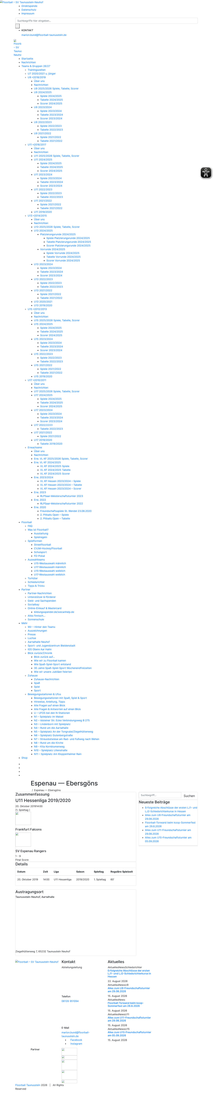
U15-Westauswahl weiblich (49, 570)
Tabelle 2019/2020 (51, 443)
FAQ (30, 525)
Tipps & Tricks (36, 585)
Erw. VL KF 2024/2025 (47, 462)
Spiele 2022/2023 (51, 125)
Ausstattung (41, 533)
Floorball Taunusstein (27, 1085)
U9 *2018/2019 (37, 77)
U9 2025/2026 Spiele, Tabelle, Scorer (56, 88)
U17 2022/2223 (43, 425)
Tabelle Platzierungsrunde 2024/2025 (68, 241)
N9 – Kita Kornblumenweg (49, 746)
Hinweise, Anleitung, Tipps (49, 701)
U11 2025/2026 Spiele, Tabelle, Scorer (56, 155)
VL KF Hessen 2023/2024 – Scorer (60, 488)
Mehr (24, 623)
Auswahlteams (36, 559)
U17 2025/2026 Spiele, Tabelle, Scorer (57, 391)
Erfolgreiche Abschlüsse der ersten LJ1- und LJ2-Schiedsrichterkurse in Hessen (129, 973)
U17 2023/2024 (43, 410)
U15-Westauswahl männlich (50, 563)
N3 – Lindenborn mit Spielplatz (52, 724)
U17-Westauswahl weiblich (49, 574)
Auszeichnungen (37, 630)
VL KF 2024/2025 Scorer (55, 473)
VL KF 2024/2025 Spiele (54, 466)
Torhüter (33, 578)
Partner (26, 589)
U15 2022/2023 (43, 353)
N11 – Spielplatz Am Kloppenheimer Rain (57, 754)
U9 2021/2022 (42, 133)
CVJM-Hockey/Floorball (48, 548)
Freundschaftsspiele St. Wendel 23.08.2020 (66, 511)
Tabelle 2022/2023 (51, 129)
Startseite (27, 58)
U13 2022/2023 (43, 279)
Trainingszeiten (37, 69)
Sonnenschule (36, 619)
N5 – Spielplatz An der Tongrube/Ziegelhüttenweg (63, 731)
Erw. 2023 (40, 492)
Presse (32, 634)
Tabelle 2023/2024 (51, 114)
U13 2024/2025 (43, 230)
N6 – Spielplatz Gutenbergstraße (53, 735)
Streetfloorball (42, 544)
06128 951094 (70, 1001)
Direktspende (29, 5)
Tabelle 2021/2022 (51, 140)
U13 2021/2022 (43, 290)
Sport (37, 690)
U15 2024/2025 (43, 324)
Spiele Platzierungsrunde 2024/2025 (68, 238)
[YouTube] (22, 771)
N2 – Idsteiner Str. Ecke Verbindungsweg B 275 (62, 720)
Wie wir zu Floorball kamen (50, 660)
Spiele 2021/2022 (50, 137)
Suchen (189, 796)
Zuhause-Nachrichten (46, 679)
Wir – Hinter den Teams (41, 626)
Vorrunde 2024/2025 (52, 249)
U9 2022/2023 (43, 122)
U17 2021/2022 (43, 432)
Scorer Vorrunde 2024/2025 (63, 260)
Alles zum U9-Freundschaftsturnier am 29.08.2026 (129, 990)
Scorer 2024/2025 (51, 103)
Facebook (76, 1039)
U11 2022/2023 (43, 189)
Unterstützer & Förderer (42, 597)
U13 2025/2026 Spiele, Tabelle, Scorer (57, 226)
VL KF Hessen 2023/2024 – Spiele (60, 481)
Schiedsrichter (36, 582)
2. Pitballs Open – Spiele (54, 514)
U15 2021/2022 (43, 365)
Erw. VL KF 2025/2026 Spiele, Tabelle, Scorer (61, 458)
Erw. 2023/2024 (43, 477)
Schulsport (40, 552)
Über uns (39, 81)
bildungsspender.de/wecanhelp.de (54, 611)
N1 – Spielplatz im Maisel (48, 716)
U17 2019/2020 (43, 439)
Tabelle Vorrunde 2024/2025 (63, 256)
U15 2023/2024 (43, 339)
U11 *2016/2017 (37, 144)
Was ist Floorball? (38, 529)
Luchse (32, 638)
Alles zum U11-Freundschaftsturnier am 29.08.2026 (129, 1019)
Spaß (37, 683)
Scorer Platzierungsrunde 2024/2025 (68, 245)
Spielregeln (40, 537)
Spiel (37, 686)
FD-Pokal (39, 555)
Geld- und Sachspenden (42, 600)
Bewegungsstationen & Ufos (44, 694)
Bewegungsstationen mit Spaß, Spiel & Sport (60, 697)
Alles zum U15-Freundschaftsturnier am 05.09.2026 (129, 1034)
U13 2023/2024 (43, 264)
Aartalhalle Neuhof (39, 641)
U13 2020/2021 (43, 301)
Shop (25, 757)
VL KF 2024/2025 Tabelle (55, 469)
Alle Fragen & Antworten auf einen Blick (57, 709)
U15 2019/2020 (43, 376)
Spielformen (35, 540)
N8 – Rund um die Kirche (48, 742)
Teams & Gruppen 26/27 (36, 66)
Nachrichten (29, 62)
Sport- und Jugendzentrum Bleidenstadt (51, 645)
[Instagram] (22, 767)
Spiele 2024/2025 (51, 96)
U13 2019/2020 (43, 305)
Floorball (27, 522)
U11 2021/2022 (43, 200)
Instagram (76, 1043)
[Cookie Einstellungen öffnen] (23, 1102)
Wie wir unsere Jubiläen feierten (53, 671)
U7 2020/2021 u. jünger (42, 73)
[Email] (22, 775)
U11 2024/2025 (43, 159)
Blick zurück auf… (44, 656)
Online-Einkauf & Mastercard (44, 608)
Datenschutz (29, 9)
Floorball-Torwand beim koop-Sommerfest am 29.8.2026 (126, 1004)
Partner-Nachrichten (40, 593)
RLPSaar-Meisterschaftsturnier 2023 (61, 496)
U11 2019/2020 (43, 211)
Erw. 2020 (40, 507)
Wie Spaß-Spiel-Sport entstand (52, 664)
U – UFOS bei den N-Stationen (52, 712)
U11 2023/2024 (43, 174)
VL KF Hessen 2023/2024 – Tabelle (61, 484)
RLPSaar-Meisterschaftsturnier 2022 (61, 503)
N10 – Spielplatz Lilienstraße (50, 750)
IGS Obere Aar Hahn (39, 649)
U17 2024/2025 (43, 395)
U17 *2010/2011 (37, 380)
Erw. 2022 (40, 499)
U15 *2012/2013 (37, 309)
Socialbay (33, 604)
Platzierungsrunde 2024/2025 (58, 234)
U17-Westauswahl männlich (50, 567)
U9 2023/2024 (43, 107)
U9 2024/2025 (43, 92)
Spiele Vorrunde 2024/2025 (62, 253)
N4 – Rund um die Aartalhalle (51, 727)
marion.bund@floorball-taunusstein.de (44, 34)
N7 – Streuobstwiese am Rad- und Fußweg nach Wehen (66, 739)
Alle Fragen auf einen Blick (49, 705)
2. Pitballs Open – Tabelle (55, 518)
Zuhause (33, 675)
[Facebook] (22, 764)
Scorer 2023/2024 (51, 118)
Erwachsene (35, 447)
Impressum (28, 13)
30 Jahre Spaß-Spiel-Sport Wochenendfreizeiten (63, 668)
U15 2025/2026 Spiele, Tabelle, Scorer (57, 320)
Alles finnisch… (36, 615)
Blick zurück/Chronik (40, 653)
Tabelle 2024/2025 (51, 99)
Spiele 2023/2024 (51, 110)
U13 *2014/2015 (37, 215)
